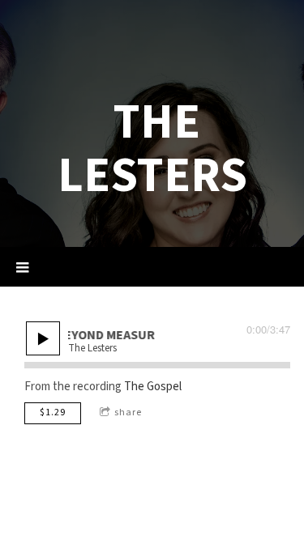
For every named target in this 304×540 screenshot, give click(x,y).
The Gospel (153, 386)
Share (128, 412)
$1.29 (53, 412)
